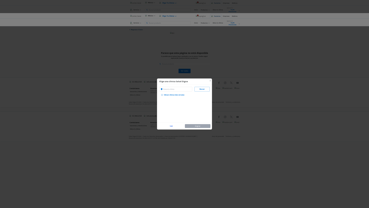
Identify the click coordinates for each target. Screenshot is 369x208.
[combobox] (175, 89)
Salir (171, 126)
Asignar (197, 126)
